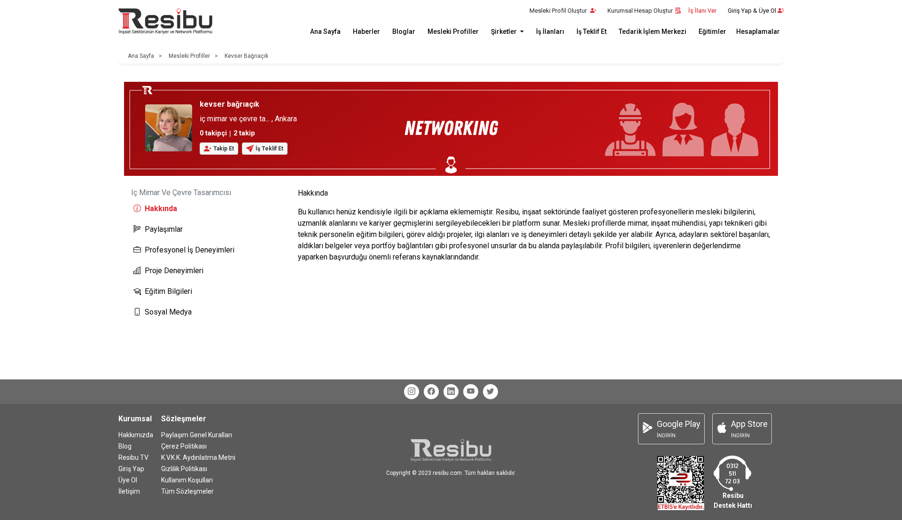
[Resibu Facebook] (431, 391)
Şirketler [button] (504, 31)
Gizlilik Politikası (184, 469)
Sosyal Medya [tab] (168, 311)
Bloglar (403, 31)
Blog (125, 446)
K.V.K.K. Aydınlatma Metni (198, 457)
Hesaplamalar (758, 31)
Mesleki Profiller (453, 31)
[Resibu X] (490, 391)
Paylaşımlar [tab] (164, 229)
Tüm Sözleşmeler (187, 491)
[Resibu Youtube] (470, 391)
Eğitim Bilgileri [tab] (168, 291)
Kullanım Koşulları (187, 480)
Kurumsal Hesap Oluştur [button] (640, 10)
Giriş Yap (131, 469)
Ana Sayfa (325, 31)
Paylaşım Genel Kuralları (196, 435)
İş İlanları (550, 31)
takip (244, 133)
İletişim (129, 491)
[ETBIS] (680, 482)
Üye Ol (127, 480)
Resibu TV (133, 457)
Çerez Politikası (184, 446)
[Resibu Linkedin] (451, 391)
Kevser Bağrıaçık (246, 56)
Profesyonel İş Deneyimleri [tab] (189, 249)
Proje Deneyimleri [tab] (174, 270)
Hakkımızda (135, 435)
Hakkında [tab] (161, 208)
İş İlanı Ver (702, 10)
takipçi (213, 133)
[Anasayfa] (165, 21)
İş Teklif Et (591, 31)
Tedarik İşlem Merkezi (652, 31)
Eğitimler (712, 31)
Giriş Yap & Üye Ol (752, 10)
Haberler (366, 31)
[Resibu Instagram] (411, 391)
